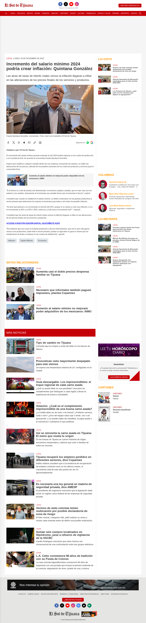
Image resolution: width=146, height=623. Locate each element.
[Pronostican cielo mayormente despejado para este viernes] (20, 366)
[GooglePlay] (89, 605)
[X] (66, 4)
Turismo (115, 13)
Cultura (81, 13)
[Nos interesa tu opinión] (73, 585)
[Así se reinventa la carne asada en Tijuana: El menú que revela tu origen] (20, 439)
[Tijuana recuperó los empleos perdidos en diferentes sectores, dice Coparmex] (20, 465)
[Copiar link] (34, 142)
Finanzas (45, 13)
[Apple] (84, 605)
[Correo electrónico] (29, 142)
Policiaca (21, 13)
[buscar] (140, 13)
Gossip (73, 13)
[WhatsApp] (19, 142)
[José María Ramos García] (102, 207)
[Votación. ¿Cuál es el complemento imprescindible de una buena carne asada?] (20, 414)
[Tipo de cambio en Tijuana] (20, 346)
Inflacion (11, 241)
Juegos (134, 13)
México (30, 13)
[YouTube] (71, 4)
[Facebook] (60, 4)
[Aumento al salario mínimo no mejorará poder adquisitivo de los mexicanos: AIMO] (20, 312)
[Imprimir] (40, 142)
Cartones (64, 13)
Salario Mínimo (27, 241)
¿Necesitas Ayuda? (73, 600)
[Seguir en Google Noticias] (92, 143)
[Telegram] (24, 142)
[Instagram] (77, 4)
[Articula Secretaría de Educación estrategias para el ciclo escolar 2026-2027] (104, 249)
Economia (42, 241)
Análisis (54, 13)
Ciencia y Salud (104, 13)
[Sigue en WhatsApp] (88, 143)
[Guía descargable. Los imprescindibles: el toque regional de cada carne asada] (20, 388)
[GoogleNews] (78, 605)
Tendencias (91, 13)
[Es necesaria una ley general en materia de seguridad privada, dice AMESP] (20, 490)
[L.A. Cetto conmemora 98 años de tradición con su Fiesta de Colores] (20, 562)
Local (12, 13)
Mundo (37, 13)
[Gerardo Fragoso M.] (102, 184)
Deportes (125, 13)
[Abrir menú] (6, 13)
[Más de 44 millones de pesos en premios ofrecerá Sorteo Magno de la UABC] (104, 239)
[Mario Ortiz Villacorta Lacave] (102, 196)
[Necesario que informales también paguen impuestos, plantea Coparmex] (20, 293)
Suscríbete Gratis (119, 377)
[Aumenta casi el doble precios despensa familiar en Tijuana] (20, 275)
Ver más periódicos (129, 5)
